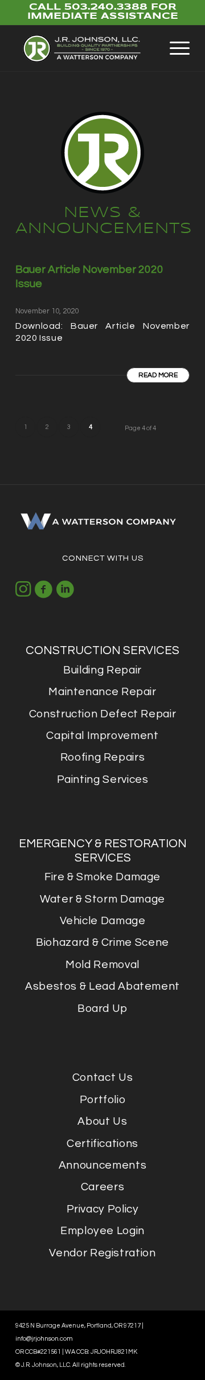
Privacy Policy (103, 1209)
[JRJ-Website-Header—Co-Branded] (85, 48)
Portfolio (103, 1099)
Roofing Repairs (102, 757)
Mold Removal (102, 964)
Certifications (102, 1143)
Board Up (102, 1008)
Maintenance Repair (102, 691)
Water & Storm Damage (102, 899)
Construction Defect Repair (103, 714)
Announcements (102, 1165)
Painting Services (103, 779)
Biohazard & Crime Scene (102, 942)
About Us (102, 1121)
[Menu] (174, 48)
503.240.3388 (105, 7)
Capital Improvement (102, 735)
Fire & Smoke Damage (102, 877)
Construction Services (102, 650)
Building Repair (102, 670)
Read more (158, 375)
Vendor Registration (102, 1253)
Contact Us (102, 1077)
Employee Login (102, 1230)
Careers (102, 1187)
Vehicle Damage (103, 920)
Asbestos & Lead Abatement (102, 986)
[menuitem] (174, 48)
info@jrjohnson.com (44, 1339)
